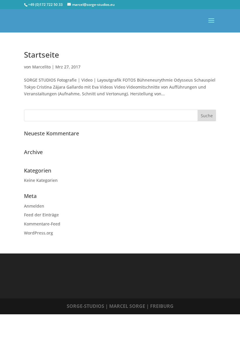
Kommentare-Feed (42, 224)
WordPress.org (38, 233)
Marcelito (41, 67)
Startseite (41, 54)
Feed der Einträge (41, 215)
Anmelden (34, 206)
